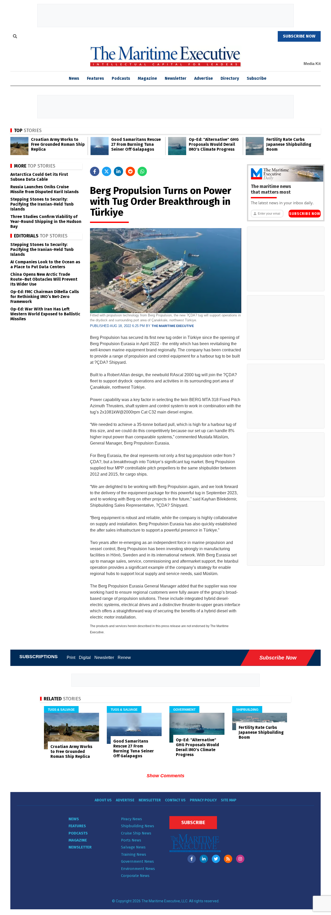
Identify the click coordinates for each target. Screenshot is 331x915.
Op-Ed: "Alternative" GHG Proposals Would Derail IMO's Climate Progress (214, 144)
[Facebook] (191, 859)
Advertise (203, 78)
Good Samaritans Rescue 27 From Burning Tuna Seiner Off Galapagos (136, 144)
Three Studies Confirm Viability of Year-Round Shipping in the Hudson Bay (45, 221)
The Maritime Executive (173, 326)
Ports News (131, 840)
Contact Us (175, 800)
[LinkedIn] (204, 859)
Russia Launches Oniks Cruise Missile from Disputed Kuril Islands (44, 189)
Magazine (147, 78)
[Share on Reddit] (130, 171)
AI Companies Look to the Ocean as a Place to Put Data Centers (45, 264)
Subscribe (256, 78)
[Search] (15, 37)
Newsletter (175, 78)
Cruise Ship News (136, 833)
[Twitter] (216, 859)
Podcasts (121, 78)
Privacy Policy (203, 800)
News (74, 819)
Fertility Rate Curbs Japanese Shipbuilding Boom (288, 144)
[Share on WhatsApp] (142, 171)
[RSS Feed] (228, 859)
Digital (85, 657)
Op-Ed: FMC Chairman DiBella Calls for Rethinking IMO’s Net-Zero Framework (44, 296)
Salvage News (133, 847)
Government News (137, 861)
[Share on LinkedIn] (118, 171)
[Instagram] (240, 859)
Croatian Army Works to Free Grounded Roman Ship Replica (58, 144)
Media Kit (312, 63)
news (74, 78)
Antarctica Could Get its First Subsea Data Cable (39, 177)
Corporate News (135, 875)
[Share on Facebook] (94, 171)
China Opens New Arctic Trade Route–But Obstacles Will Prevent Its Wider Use (43, 279)
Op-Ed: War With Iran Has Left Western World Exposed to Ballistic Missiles (45, 314)
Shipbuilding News (137, 826)
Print (71, 657)
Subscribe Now (304, 214)
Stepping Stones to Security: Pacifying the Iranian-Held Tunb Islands (42, 204)
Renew (124, 657)
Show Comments (165, 775)
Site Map (228, 800)
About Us (103, 800)
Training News (133, 854)
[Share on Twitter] (106, 171)
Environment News (138, 868)
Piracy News (131, 819)
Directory (230, 78)
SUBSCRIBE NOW (299, 36)
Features (95, 78)
